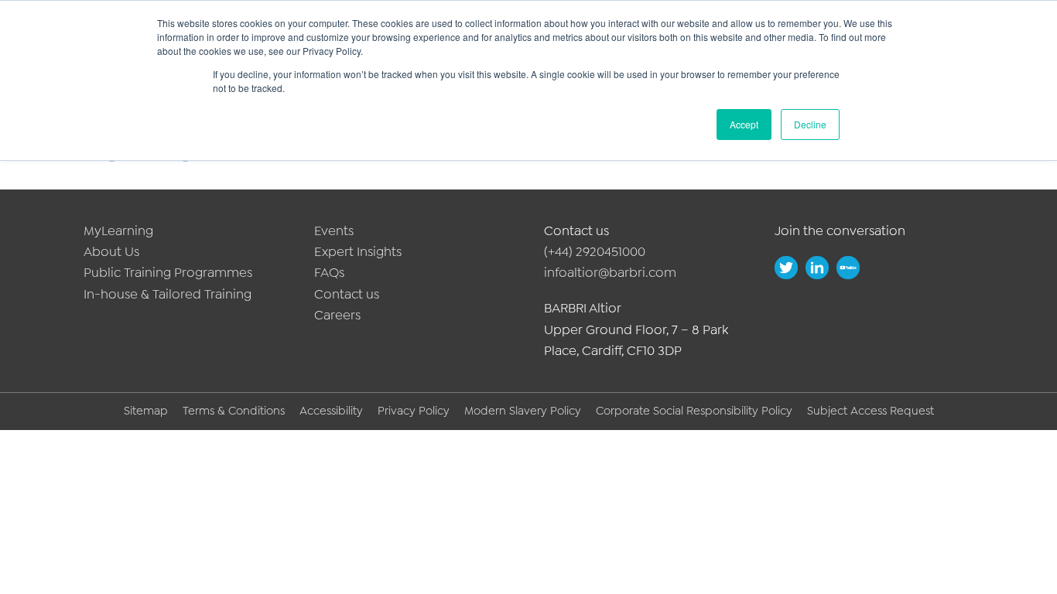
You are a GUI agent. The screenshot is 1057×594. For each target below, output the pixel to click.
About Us (111, 251)
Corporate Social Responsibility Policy (694, 410)
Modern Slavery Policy (522, 410)
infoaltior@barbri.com (610, 272)
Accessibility (331, 410)
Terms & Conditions (234, 410)
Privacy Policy (414, 410)
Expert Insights (358, 251)
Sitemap (146, 410)
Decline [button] (810, 124)
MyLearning (118, 230)
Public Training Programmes (168, 272)
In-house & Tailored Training (167, 293)
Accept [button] (744, 124)
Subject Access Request (870, 410)
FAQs (329, 272)
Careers (337, 314)
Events (334, 230)
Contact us (346, 293)
